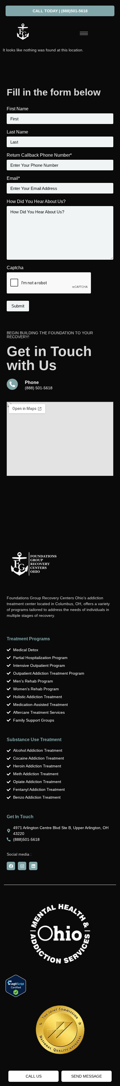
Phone (32, 382)
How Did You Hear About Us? (36, 201)
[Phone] (12, 384)
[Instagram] (22, 866)
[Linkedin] (33, 866)
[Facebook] (11, 866)
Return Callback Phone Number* (39, 155)
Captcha (15, 267)
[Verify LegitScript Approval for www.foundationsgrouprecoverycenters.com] (16, 995)
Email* (13, 178)
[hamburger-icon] (84, 33)
